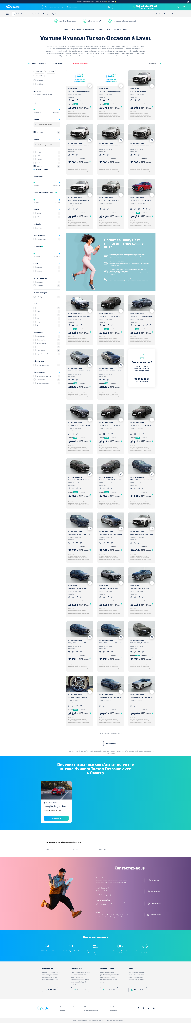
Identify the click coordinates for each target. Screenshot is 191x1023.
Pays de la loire (89, 29)
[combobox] (77, 7)
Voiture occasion (76, 29)
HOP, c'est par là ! (56, 818)
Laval (108, 29)
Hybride (54, 14)
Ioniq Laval (49, 849)
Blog (85, 1007)
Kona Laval (102, 849)
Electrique (46, 14)
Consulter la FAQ (155, 903)
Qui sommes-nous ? (67, 1007)
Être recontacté (155, 891)
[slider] (34, 109)
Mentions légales (82, 1020)
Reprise (158, 14)
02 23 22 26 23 (141, 379)
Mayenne (100, 29)
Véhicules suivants (110, 743)
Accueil (66, 29)
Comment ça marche (178, 14)
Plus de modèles (42, 169)
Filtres (34, 63)
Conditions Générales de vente (114, 1020)
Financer (166, 14)
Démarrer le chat (156, 914)
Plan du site (113, 1010)
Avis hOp (112, 1007)
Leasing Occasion (35, 14)
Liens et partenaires (91, 1010)
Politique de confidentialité (96, 1020)
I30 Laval (75, 849)
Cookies (74, 1020)
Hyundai (116, 29)
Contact (62, 1010)
